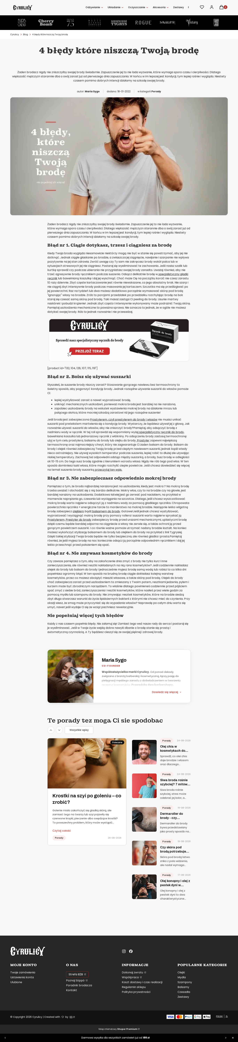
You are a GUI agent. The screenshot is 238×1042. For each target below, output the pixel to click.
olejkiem (78, 511)
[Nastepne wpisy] (59, 730)
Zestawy (183, 997)
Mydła (182, 977)
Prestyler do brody (78, 520)
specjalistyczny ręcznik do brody (161, 432)
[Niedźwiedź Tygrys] (119, 22)
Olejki (181, 972)
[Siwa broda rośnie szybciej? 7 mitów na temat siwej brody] (144, 785)
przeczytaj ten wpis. (108, 470)
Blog (25, 34)
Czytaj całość (61, 831)
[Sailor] (167, 22)
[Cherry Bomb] (46, 22)
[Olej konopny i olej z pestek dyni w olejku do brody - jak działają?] (144, 886)
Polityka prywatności (136, 992)
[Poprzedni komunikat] (5, 1037)
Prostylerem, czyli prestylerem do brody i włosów (123, 420)
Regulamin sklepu (134, 987)
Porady (156, 91)
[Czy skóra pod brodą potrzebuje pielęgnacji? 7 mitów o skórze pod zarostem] (144, 853)
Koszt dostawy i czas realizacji (142, 982)
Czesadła (184, 992)
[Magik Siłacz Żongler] (94, 22)
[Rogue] (143, 22)
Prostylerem (55, 520)
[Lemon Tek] (216, 22)
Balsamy (183, 987)
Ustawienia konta (22, 977)
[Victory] (192, 22)
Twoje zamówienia (22, 972)
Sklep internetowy (117, 1029)
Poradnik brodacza (79, 985)
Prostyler (142, 440)
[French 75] (70, 22)
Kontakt (71, 990)
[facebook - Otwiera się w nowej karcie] (131, 951)
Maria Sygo (114, 660)
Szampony (185, 982)
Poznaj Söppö (75, 980)
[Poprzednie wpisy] (50, 730)
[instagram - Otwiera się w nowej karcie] (124, 951)
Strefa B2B (76, 974)
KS (71, 1017)
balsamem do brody (105, 511)
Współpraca (130, 977)
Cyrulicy (14, 34)
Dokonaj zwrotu (133, 972)
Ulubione (16, 982)
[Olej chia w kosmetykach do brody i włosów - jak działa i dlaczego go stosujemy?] (144, 752)
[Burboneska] (21, 22)
